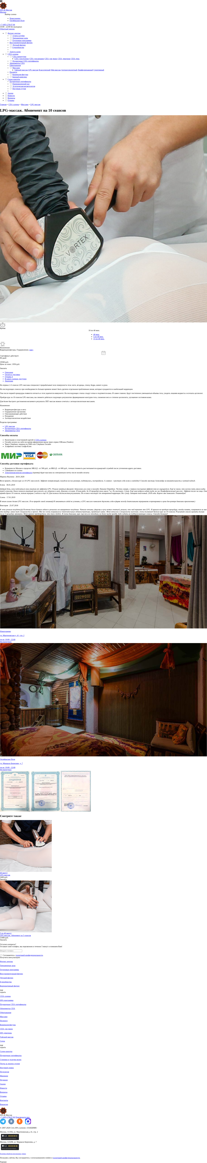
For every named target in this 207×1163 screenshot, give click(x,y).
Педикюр (4, 1080)
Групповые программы (21, 40)
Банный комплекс (19, 77)
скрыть (3, 992)
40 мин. (96, 334)
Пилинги (13, 72)
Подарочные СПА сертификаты (25, 61)
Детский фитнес (19, 45)
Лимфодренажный (85, 70)
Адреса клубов (18, 36)
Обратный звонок (7, 29)
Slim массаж (56, 70)
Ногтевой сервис (7, 1068)
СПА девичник (64, 59)
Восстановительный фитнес (21, 43)
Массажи (16, 68)
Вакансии (4, 1104)
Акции (10, 93)
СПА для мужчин (21, 59)
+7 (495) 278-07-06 (7, 25)
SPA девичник (6, 1033)
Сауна (2, 1041)
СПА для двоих (51, 59)
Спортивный (98, 70)
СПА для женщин (36, 59)
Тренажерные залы (20, 38)
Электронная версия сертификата (18, 473)
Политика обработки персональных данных (13, 1154)
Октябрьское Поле (17, 21)
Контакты (4, 1100)
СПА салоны (13, 54)
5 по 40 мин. (98, 337)
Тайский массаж (21, 70)
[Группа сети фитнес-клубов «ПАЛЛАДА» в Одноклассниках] (20, 1124)
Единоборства (18, 47)
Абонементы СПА (17, 63)
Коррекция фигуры (20, 75)
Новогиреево (15, 18)
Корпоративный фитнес (10, 986)
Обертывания (15, 65)
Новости (11, 96)
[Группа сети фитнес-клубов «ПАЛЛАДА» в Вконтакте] (11, 1124)
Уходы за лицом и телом (10, 1064)
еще (1, 990)
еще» (31, 350)
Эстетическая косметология (23, 86)
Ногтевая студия (19, 89)
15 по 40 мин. (98, 339)
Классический (44, 70)
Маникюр (4, 1076)
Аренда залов (15, 52)
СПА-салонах (40, 440)
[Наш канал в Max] (28, 1124)
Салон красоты (14, 79)
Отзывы (11, 100)
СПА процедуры (19, 57)
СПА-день (75, 59)
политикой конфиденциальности (29, 955)
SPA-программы (6, 1000)
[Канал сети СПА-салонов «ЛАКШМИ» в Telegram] (3, 1124)
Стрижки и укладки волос (10, 1060)
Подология (4, 1072)
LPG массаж (33, 70)
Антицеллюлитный (69, 70)
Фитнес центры (14, 33)
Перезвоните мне (22, 1117)
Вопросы (11, 98)
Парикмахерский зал (20, 84)
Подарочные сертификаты (20, 81)
